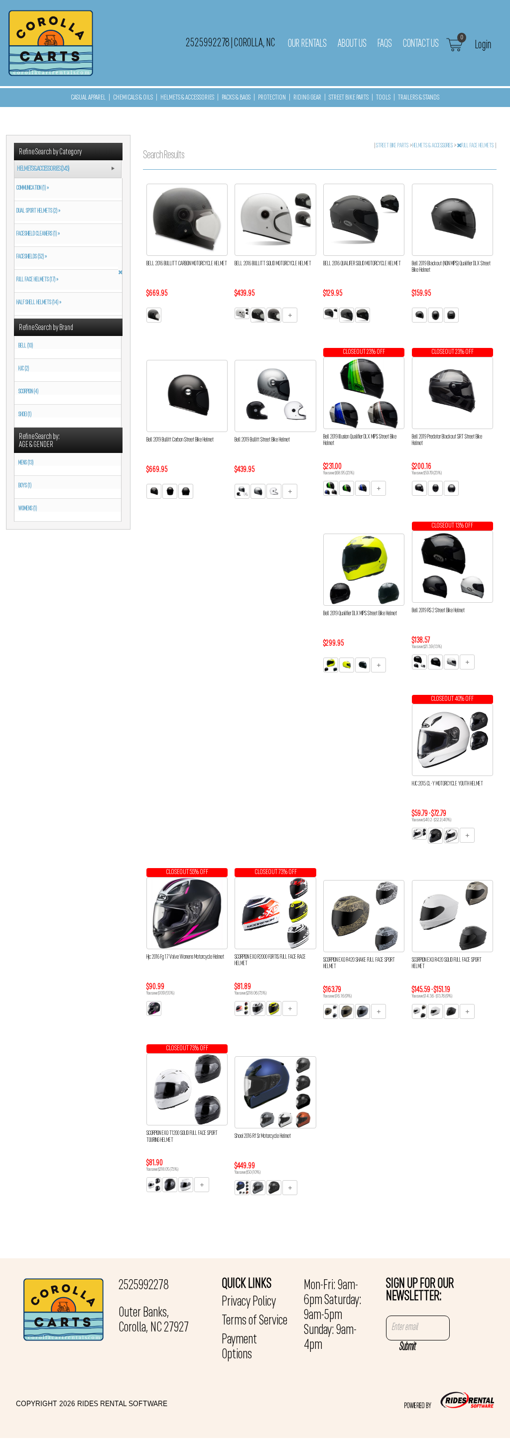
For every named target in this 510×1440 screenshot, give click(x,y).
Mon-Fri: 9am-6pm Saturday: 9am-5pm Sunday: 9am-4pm (333, 1315)
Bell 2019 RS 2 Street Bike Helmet (438, 611)
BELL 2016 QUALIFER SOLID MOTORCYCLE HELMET (362, 264)
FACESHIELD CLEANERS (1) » (37, 234)
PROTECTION (272, 98)
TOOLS (383, 98)
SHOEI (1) (24, 415)
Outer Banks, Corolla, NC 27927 (154, 1320)
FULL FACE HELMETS (478, 146)
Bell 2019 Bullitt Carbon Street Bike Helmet (180, 440)
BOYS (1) (24, 486)
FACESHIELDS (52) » (30, 257)
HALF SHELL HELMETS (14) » (37, 303)
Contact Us (421, 43)
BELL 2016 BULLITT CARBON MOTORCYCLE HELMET (186, 264)
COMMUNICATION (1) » (31, 188)
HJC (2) (23, 369)
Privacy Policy (249, 1302)
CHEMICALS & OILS (133, 98)
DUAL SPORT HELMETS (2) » (37, 211)
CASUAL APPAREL (88, 98)
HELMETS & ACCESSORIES (187, 98)
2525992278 (144, 1286)
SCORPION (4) (28, 392)
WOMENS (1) (27, 509)
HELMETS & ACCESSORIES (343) (43, 169)
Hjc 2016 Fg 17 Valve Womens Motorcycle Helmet (185, 957)
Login (483, 44)
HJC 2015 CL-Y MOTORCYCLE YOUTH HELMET (447, 784)
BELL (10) (25, 346)
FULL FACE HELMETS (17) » (36, 280)
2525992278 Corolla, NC (230, 43)
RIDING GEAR (307, 98)
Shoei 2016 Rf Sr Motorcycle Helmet (263, 1136)
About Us (352, 43)
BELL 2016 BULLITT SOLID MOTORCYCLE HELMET (273, 264)
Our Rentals (307, 43)
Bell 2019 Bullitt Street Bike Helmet (262, 440)
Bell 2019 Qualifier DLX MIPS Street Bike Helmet (360, 614)
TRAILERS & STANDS (418, 98)
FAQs (385, 43)
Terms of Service (254, 1321)
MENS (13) (25, 463)
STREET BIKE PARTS (349, 98)
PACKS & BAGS (236, 98)
